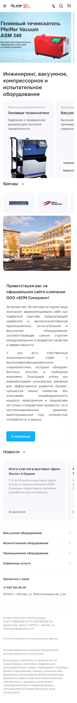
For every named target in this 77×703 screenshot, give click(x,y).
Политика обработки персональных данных (30, 638)
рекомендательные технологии (23, 653)
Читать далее (11, 692)
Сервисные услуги (16, 563)
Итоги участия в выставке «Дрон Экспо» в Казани (34, 471)
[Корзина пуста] (69, 6)
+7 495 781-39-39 (14, 587)
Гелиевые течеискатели (28, 113)
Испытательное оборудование (25, 543)
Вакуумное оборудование (22, 533)
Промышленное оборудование (25, 553)
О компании (20, 436)
